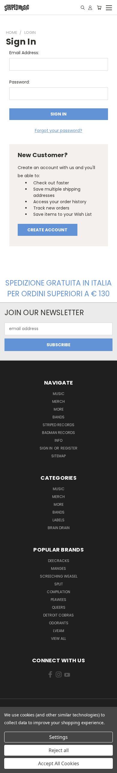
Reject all (59, 750)
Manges (58, 568)
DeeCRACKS (58, 560)
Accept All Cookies (58, 763)
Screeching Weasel (58, 576)
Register (69, 448)
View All (58, 638)
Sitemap (58, 455)
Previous (9, 767)
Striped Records (58, 424)
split (58, 584)
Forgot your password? (58, 130)
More (59, 409)
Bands (58, 417)
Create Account (47, 230)
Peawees (58, 599)
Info (58, 440)
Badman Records (58, 432)
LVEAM (58, 630)
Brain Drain (59, 527)
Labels (58, 520)
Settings (58, 737)
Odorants (58, 622)
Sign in (46, 448)
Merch (58, 401)
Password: (19, 82)
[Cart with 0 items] (99, 7)
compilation (58, 591)
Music (58, 393)
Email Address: (24, 53)
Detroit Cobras (58, 615)
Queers (58, 607)
